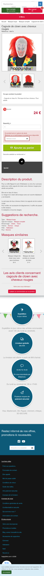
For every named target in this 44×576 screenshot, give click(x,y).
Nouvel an (6, 553)
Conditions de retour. (9, 483)
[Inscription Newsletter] (32, 448)
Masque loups (11, 219)
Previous (5, 81)
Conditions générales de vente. (13, 503)
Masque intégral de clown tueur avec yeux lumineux (14, 258)
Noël (4, 549)
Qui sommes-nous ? (9, 511)
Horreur (10, 226)
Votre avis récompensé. (10, 524)
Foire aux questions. (9, 466)
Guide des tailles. (8, 487)
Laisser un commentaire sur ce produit (22, 291)
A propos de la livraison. (10, 495)
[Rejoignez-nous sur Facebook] (19, 441)
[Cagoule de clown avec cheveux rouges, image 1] (28, 81)
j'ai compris (6, 572)
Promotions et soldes (9, 528)
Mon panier (35, 10)
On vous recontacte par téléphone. (22, 375)
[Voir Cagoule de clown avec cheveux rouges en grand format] (22, 52)
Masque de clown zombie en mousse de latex (29, 258)
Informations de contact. (10, 516)
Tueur (19, 224)
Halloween (9, 228)
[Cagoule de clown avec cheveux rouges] (16, 81)
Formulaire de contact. (10, 470)
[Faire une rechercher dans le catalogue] (40, 4)
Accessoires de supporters (11, 536)
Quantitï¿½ (7, 123)
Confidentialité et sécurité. (11, 507)
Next (39, 81)
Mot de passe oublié (9, 478)
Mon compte (11, 10)
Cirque (17, 226)
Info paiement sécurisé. (10, 491)
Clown (13, 224)
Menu (22, 17)
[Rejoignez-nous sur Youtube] (23, 441)
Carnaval (5, 540)
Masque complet (19, 222)
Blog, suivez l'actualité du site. (12, 532)
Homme (8, 230)
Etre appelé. (6, 474)
